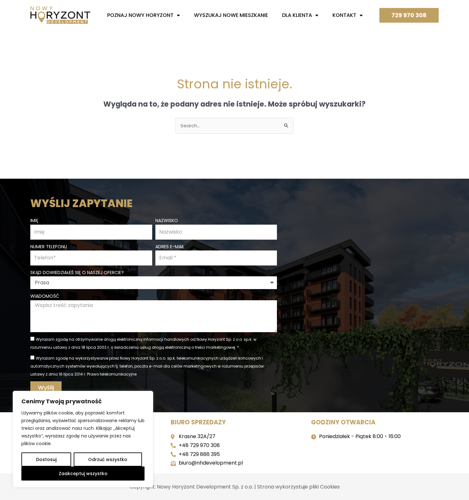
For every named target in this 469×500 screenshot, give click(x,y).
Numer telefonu (48, 246)
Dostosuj (46, 459)
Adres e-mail (169, 246)
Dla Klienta (297, 15)
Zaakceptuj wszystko (83, 473)
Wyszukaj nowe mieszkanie (231, 15)
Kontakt (344, 15)
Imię (34, 220)
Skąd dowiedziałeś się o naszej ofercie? (77, 272)
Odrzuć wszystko (107, 459)
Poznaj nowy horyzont (140, 15)
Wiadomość (44, 296)
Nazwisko (166, 220)
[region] (83, 439)
